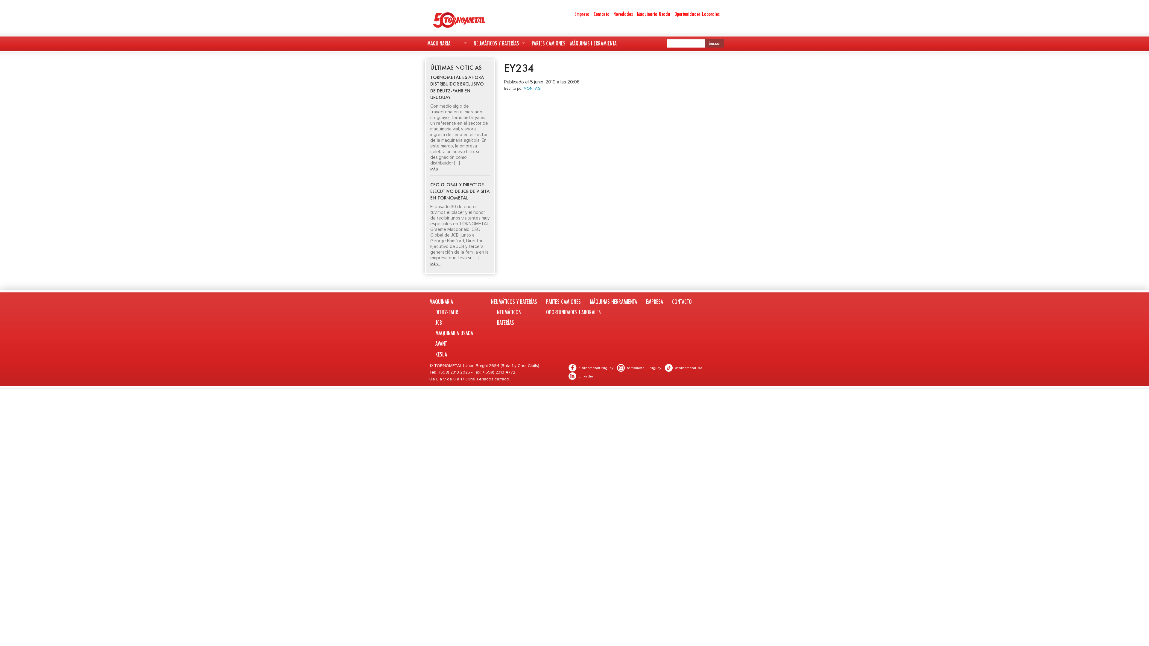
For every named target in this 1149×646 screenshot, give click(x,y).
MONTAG (532, 88)
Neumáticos (509, 312)
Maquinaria (439, 43)
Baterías (505, 322)
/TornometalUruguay (596, 368)
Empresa (581, 14)
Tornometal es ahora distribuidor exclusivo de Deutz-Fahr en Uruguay (457, 87)
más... (435, 169)
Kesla (441, 354)
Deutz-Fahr (446, 312)
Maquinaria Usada (653, 14)
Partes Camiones (548, 43)
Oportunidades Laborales (697, 14)
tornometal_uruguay (644, 368)
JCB (438, 322)
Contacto (601, 14)
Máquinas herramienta (593, 43)
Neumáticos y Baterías (496, 43)
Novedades (623, 14)
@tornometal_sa (688, 368)
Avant (441, 343)
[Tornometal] (474, 20)
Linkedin (586, 376)
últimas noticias (456, 67)
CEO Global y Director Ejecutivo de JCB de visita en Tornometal (460, 191)
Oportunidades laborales (573, 312)
